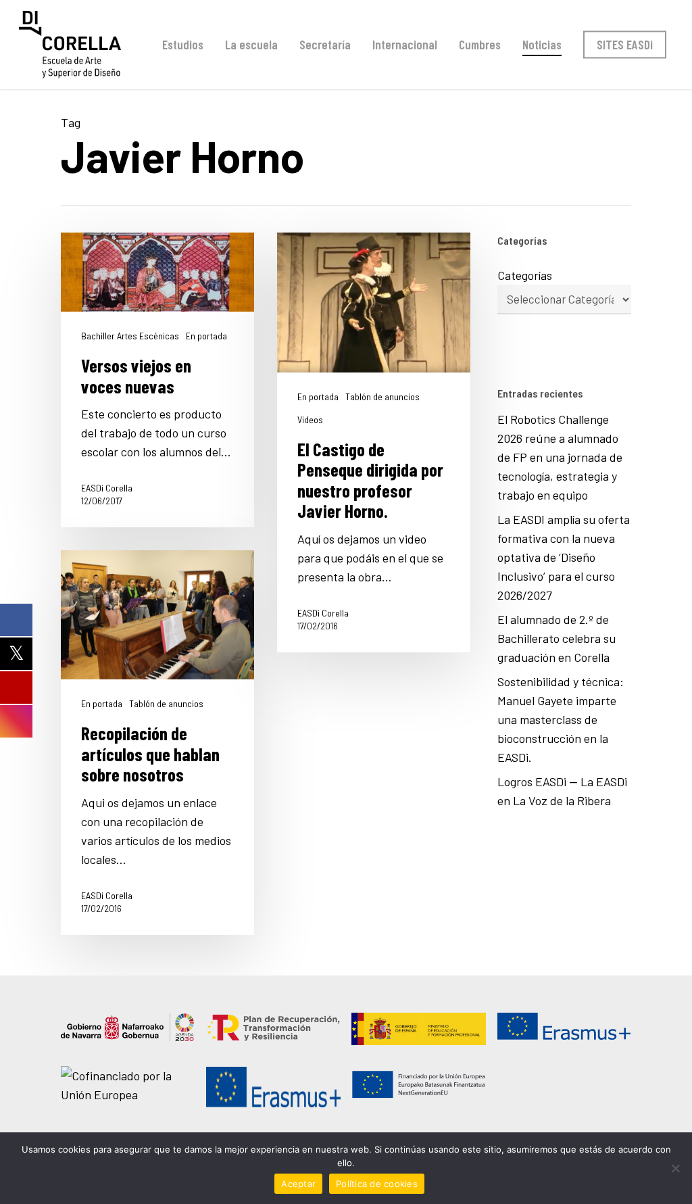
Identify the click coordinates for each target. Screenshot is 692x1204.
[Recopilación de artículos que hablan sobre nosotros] (157, 742)
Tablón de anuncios (382, 396)
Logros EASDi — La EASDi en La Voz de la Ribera (562, 791)
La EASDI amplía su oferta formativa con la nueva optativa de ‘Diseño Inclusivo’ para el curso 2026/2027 (563, 557)
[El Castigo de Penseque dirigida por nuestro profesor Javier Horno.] (373, 442)
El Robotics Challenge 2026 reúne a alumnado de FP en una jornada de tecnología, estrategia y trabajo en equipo (559, 457)
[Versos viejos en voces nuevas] (157, 380)
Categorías (524, 275)
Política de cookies (377, 1183)
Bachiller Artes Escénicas (130, 336)
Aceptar (298, 1183)
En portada (206, 336)
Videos (310, 419)
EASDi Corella (106, 487)
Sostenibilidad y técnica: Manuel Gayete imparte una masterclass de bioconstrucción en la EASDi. (560, 719)
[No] (675, 1168)
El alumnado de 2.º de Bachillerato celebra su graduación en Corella (556, 638)
